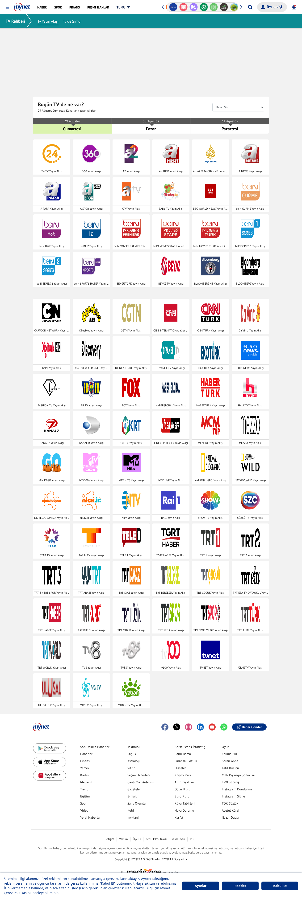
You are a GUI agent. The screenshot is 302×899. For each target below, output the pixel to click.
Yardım (123, 839)
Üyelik (137, 839)
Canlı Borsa (183, 754)
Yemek (84, 768)
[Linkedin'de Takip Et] (200, 727)
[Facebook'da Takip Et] (164, 727)
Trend (84, 789)
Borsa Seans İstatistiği (190, 747)
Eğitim (85, 796)
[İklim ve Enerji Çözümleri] (232, 7)
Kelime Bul (229, 754)
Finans (85, 761)
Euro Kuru (182, 796)
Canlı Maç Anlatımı (140, 782)
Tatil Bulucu (230, 768)
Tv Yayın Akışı (48, 21)
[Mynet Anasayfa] (22, 5)
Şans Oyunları (137, 803)
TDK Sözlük (230, 803)
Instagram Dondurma (237, 789)
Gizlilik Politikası (156, 839)
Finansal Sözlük (186, 761)
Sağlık (131, 754)
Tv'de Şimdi (72, 21)
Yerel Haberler (90, 817)
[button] (7, 7)
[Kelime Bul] (212, 7)
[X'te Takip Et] (176, 727)
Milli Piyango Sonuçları (238, 775)
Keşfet (179, 817)
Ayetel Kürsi (230, 810)
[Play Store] (49, 748)
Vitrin (131, 768)
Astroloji (133, 761)
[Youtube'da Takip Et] (212, 727)
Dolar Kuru (182, 789)
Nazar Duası (230, 817)
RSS (192, 839)
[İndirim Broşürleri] (192, 7)
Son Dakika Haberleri (95, 747)
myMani (133, 817)
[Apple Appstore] (49, 762)
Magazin (86, 782)
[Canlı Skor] (202, 7)
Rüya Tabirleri (185, 803)
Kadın (84, 775)
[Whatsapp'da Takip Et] (223, 727)
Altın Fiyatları (184, 782)
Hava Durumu (184, 810)
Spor (83, 803)
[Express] (172, 7)
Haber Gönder (252, 727)
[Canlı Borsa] (222, 7)
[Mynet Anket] (182, 7)
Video (84, 810)
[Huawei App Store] (49, 776)
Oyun (226, 747)
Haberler (86, 754)
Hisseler (180, 768)
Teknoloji (134, 747)
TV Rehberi (15, 21)
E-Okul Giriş (230, 782)
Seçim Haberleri (138, 775)
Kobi (130, 810)
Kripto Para (183, 775)
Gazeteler (134, 789)
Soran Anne (230, 761)
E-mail (132, 796)
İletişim (109, 839)
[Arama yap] (250, 7)
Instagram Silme (233, 796)
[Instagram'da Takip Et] (188, 727)
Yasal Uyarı (178, 839)
